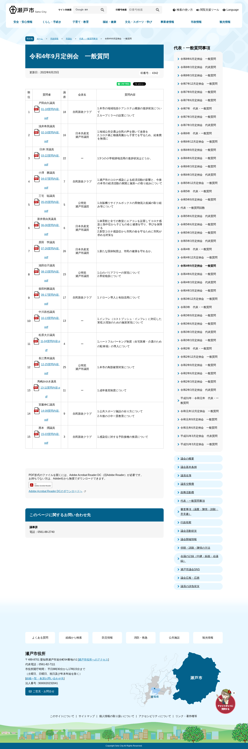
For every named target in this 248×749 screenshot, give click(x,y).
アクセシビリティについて (155, 716)
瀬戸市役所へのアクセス (93, 659)
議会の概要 (187, 458)
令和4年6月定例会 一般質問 (198, 274)
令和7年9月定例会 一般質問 (198, 92)
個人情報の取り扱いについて (116, 716)
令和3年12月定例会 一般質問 (199, 298)
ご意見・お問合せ (43, 691)
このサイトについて (62, 716)
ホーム (40, 38)
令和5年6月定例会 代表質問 (198, 216)
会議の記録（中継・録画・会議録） (199, 558)
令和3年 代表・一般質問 (196, 307)
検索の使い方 (185, 9)
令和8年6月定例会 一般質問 (198, 58)
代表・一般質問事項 (88, 38)
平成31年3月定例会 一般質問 (199, 444)
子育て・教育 (81, 21)
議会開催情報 (189, 539)
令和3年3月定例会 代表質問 (198, 332)
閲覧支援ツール (209, 9)
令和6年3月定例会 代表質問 (198, 174)
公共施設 (174, 637)
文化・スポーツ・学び (138, 21)
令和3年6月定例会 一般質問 (198, 323)
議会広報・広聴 (190, 577)
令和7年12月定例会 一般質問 (199, 83)
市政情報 (196, 21)
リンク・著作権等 (186, 716)
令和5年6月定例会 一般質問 (198, 224)
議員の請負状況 (190, 586)
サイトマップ (87, 716)
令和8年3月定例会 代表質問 (198, 67)
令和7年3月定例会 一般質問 (198, 116)
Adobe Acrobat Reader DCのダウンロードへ (55, 491)
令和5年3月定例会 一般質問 (198, 232)
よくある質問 (40, 637)
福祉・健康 (109, 21)
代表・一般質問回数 (193, 207)
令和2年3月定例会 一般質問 (198, 381)
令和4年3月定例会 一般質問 (198, 290)
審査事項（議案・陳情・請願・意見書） (199, 511)
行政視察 (186, 522)
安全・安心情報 (22, 21)
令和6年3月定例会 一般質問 (198, 166)
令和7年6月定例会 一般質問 (198, 100)
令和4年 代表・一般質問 (196, 249)
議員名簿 (186, 475)
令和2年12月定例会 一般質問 (199, 356)
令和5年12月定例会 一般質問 (199, 183)
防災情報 (107, 637)
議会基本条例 (189, 467)
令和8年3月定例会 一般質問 (198, 75)
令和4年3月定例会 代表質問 (198, 282)
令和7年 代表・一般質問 (196, 108)
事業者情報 (167, 21)
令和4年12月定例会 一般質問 (199, 257)
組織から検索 (74, 637)
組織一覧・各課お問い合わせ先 (45, 678)
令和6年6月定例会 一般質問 (198, 158)
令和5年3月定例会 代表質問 (198, 240)
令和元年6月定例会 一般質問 (199, 427)
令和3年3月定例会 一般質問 (198, 340)
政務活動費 (187, 492)
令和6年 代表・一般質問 (196, 133)
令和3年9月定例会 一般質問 (198, 315)
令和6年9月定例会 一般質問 (198, 149)
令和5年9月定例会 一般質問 (198, 199)
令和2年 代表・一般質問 (196, 348)
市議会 (69, 38)
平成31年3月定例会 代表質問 (199, 436)
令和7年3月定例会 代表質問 (198, 125)
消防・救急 (140, 637)
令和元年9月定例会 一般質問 (199, 419)
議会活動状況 (189, 530)
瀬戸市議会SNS (190, 569)
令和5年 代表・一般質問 (196, 191)
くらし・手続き (51, 21)
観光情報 (225, 21)
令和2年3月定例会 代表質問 (198, 389)
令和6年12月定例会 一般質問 (199, 141)
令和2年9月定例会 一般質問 (198, 365)
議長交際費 (187, 484)
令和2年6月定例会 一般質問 (198, 373)
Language (233, 9)
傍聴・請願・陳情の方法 (195, 547)
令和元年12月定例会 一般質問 (200, 411)
